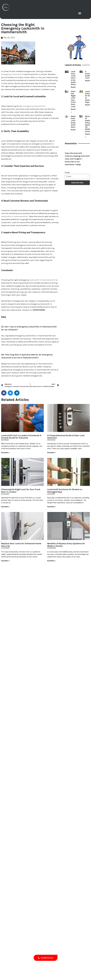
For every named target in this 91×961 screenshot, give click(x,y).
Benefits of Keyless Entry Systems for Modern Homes (66, 544)
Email (67, 172)
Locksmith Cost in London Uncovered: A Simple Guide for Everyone (21, 436)
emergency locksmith (11, 74)
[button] (79, 13)
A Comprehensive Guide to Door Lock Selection (66, 436)
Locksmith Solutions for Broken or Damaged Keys (64, 490)
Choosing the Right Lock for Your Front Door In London (75, 99)
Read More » (75, 87)
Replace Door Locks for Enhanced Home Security (75, 121)
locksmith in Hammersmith (42, 280)
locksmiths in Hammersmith (14, 216)
